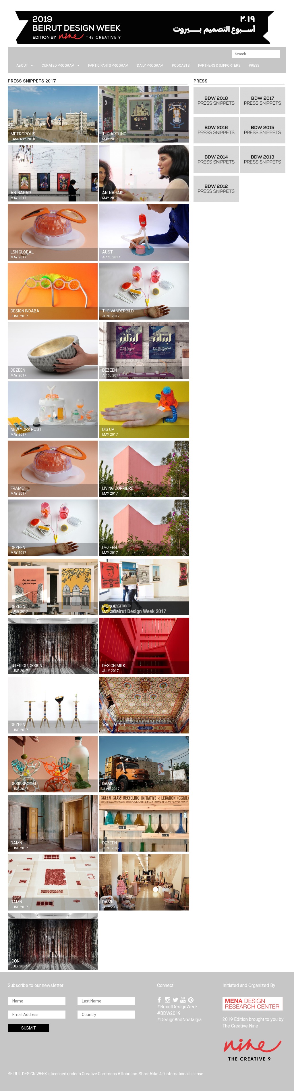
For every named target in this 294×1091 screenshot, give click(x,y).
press (254, 66)
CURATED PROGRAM (58, 66)
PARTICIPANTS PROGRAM (108, 66)
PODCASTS (180, 66)
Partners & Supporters (219, 66)
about (22, 66)
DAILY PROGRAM (150, 66)
